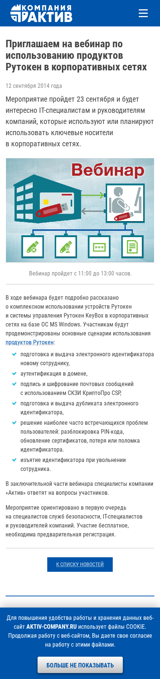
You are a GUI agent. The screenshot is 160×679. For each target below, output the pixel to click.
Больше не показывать (80, 665)
